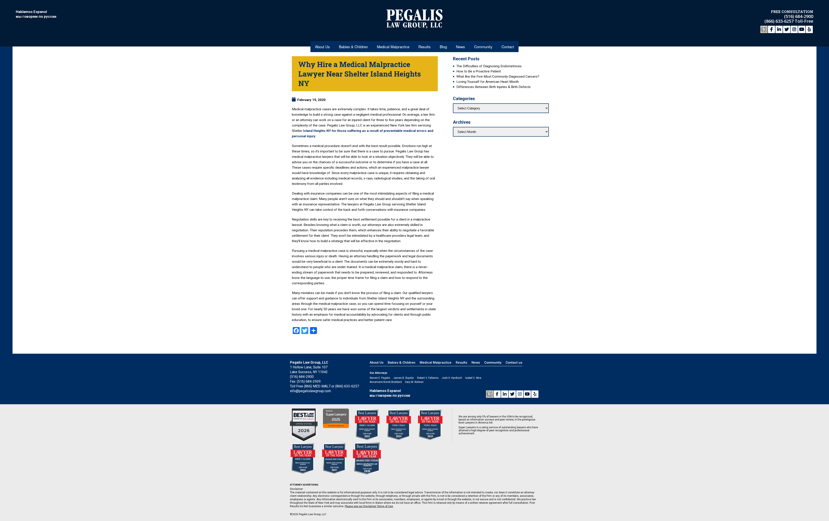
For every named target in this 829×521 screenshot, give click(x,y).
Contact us (514, 362)
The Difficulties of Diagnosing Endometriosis (489, 66)
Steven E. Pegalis (380, 377)
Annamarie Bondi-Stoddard (386, 382)
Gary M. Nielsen (414, 382)
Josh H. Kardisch (452, 377)
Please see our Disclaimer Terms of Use (369, 506)
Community (483, 46)
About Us (322, 46)
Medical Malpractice (393, 46)
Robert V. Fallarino (427, 377)
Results (424, 46)
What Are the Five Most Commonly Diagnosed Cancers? (497, 76)
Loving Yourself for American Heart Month (487, 82)
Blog (443, 46)
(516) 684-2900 (798, 16)
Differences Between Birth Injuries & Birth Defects (493, 87)
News (460, 46)
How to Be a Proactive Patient (478, 71)
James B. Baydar (403, 377)
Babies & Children (353, 46)
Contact (508, 46)
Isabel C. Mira (473, 377)
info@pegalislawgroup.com (310, 391)
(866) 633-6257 (779, 21)
